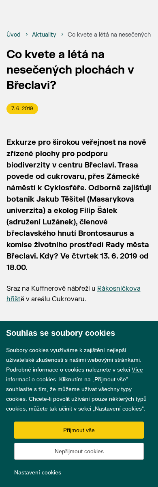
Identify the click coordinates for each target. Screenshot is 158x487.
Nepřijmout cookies (79, 451)
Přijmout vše (79, 430)
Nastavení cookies (37, 472)
